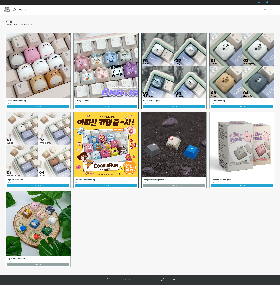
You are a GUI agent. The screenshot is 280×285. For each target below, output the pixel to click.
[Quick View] (38, 65)
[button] (259, 2)
